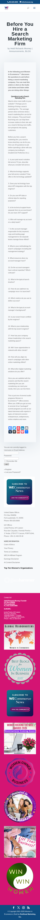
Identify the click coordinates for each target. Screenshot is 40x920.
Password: (8, 455)
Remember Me (11, 461)
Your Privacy (8, 548)
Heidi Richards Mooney (20, 48)
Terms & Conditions (11, 552)
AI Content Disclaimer (12, 562)
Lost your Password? (13, 472)
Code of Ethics (9, 544)
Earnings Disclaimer (11, 559)
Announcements (16, 51)
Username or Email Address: (14, 450)
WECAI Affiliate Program (13, 555)
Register (8, 469)
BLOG (28, 51)
